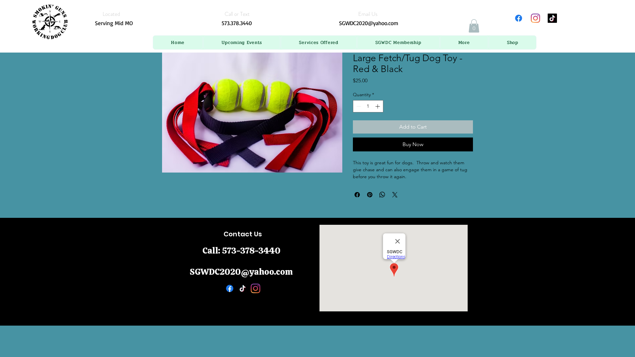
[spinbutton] (368, 106)
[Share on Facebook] (357, 195)
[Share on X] (395, 195)
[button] (241, 42)
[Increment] (378, 106)
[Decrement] (358, 106)
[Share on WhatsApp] (382, 195)
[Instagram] (535, 18)
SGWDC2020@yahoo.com (368, 23)
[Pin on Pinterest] (370, 195)
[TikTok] (552, 18)
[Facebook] (518, 18)
